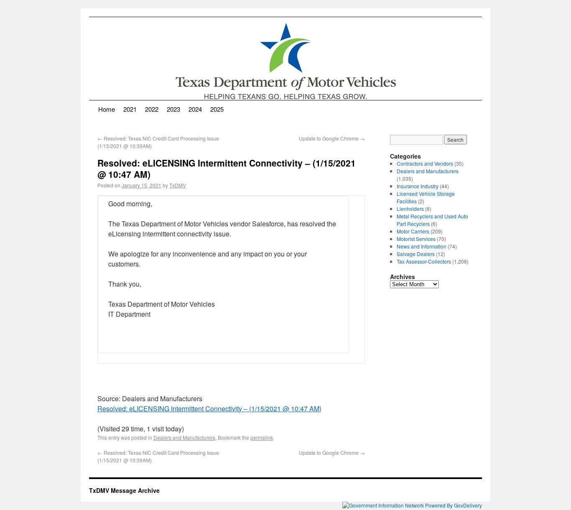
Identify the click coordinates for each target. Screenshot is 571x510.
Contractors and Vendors (425, 163)
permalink (261, 437)
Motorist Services (416, 238)
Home (106, 109)
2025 (217, 109)
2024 (195, 109)
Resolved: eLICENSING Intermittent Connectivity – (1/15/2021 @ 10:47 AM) (209, 408)
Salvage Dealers (416, 253)
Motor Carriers (413, 231)
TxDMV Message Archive (124, 490)
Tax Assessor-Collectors (424, 261)
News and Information (421, 246)
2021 (130, 109)
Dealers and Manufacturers (184, 437)
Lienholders (410, 208)
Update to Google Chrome (332, 138)
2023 (173, 109)
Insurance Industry (417, 186)
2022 (151, 109)
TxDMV (177, 185)
